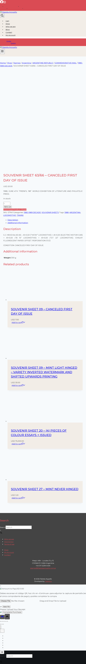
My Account (9, 552)
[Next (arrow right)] (3, 624)
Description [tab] (13, 220)
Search (3, 527)
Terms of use (9, 544)
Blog (8, 30)
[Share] (5, 621)
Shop (8, 24)
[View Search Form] (2, 16)
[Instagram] (4, 3)
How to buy (9, 542)
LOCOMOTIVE (9, 215)
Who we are (11, 27)
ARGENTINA (75, 212)
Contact (9, 32)
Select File (6, 607)
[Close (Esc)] (7, 621)
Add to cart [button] (17, 322)
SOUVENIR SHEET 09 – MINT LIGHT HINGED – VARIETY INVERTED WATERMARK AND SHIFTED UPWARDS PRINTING (44, 372)
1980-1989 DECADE (32, 212)
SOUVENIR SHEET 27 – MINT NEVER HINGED (44, 489)
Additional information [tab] (18, 223)
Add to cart (7, 207)
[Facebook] (1, 3)
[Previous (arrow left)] (1, 624)
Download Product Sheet (14, 210)
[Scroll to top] (2, 617)
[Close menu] (0, 627)
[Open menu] (2, 51)
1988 (66, 212)
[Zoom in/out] (1, 621)
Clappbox (48, 581)
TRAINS (20, 215)
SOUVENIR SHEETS (50, 212)
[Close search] (2, 652)
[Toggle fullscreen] (3, 621)
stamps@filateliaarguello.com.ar (43, 568)
